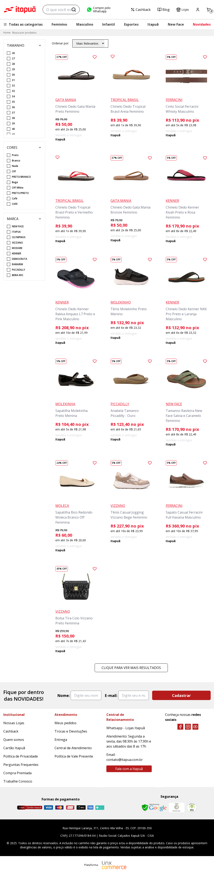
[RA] (192, 807)
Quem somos (13, 739)
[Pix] (99, 807)
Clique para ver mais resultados (131, 667)
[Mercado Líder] (176, 807)
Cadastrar (181, 695)
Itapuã (153, 24)
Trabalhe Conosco (17, 781)
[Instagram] (188, 727)
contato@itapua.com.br (124, 759)
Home (7, 32)
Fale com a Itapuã (129, 768)
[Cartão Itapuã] (29, 807)
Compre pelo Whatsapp (102, 9)
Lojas (185, 9)
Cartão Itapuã (14, 748)
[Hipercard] (70, 807)
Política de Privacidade (20, 756)
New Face (176, 24)
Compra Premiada (17, 773)
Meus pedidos (65, 723)
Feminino (59, 24)
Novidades (202, 24)
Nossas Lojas (13, 723)
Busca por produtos (24, 32)
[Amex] (90, 807)
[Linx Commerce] (114, 865)
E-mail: (111, 695)
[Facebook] (180, 727)
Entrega (61, 739)
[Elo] (81, 807)
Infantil (108, 24)
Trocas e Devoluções (71, 731)
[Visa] (48, 807)
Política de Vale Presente (74, 756)
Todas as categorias (26, 24)
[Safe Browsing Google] (154, 807)
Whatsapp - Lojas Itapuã (125, 728)
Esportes (131, 24)
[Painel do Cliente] (198, 10)
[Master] (59, 807)
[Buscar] (73, 9)
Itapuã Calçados (19, 10)
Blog (166, 9)
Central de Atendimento (73, 748)
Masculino (84, 24)
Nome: (63, 695)
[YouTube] (195, 727)
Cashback (143, 9)
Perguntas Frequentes (20, 764)
